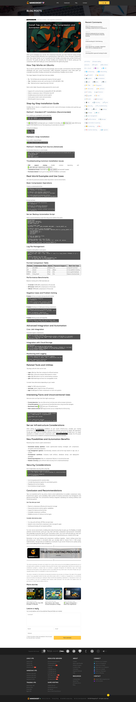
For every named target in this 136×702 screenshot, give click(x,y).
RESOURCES (77, 676)
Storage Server (52, 679)
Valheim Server (51, 685)
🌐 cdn (104, 68)
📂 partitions (101, 88)
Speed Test (75, 681)
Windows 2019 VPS (31, 675)
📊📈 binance (99, 92)
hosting (88, 61)
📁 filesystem (98, 85)
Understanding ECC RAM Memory (94, 41)
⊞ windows (105, 64)
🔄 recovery (97, 102)
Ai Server (50, 667)
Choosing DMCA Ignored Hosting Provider (96, 53)
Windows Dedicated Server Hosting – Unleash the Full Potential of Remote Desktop (95, 35)
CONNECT (97, 658)
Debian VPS (29, 661)
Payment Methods (77, 671)
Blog (74, 685)
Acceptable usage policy (66, 698)
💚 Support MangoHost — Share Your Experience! (71, 603)
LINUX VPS (30, 658)
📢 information (99, 99)
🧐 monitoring (90, 126)
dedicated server (62, 434)
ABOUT (75, 658)
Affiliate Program (77, 665)
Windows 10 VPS (31, 679)
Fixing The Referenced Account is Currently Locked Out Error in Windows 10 (96, 27)
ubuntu (88, 65)
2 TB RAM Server (52, 671)
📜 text (98, 95)
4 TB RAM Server (52, 673)
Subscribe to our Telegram (102, 667)
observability (97, 61)
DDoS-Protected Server (54, 661)
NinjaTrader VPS (30, 685)
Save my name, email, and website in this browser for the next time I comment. (39, 637)
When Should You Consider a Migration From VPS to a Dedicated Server (95, 47)
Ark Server (50, 689)
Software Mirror (77, 683)
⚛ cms (97, 68)
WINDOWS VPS (32, 670)
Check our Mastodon (100, 671)
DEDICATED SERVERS (55, 658)
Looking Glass (76, 679)
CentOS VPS (30, 665)
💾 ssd (104, 82)
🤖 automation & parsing (93, 122)
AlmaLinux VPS (30, 667)
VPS (57, 3)
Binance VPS (30, 687)
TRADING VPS (31, 682)
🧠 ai (99, 126)
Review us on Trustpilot (101, 661)
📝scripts (88, 99)
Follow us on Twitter (100, 665)
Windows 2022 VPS (31, 677)
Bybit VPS (29, 691)
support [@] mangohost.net (102, 679)
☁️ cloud (88, 68)
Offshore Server (52, 677)
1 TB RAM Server (52, 669)
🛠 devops (103, 119)
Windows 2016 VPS (31, 673)
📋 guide (89, 95)
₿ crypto (95, 64)
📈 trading (89, 92)
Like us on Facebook (101, 663)
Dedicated (67, 3)
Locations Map (76, 667)
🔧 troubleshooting (102, 106)
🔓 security (89, 106)
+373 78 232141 (99, 681)
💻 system (89, 78)
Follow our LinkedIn (100, 669)
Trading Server (51, 665)
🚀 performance (91, 119)
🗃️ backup (104, 109)
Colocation (75, 669)
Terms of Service (46, 698)
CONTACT (97, 676)
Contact (85, 3)
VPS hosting (40, 430)
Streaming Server (52, 663)
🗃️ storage (89, 112)
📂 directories (89, 88)
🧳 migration (104, 130)
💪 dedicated (100, 75)
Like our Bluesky (100, 673)
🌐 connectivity (90, 71)
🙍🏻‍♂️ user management (91, 116)
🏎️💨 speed (89, 75)
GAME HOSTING (53, 682)
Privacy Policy (55, 698)
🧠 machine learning (91, 130)
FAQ (76, 3)
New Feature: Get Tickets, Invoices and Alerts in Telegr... (53, 603)
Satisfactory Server (53, 687)
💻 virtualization (100, 78)
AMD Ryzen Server (52, 675)
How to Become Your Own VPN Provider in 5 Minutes (35, 603)
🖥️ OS (87, 109)
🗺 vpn (29, 597)
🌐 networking (102, 71)
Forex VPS (29, 689)
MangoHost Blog (31, 19)
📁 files (88, 85)
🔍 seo (106, 102)
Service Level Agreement (80, 698)
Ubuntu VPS (29, 663)
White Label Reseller (78, 663)
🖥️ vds (95, 109)
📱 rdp (87, 102)
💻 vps (88, 82)
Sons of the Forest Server (54, 691)
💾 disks (96, 82)
